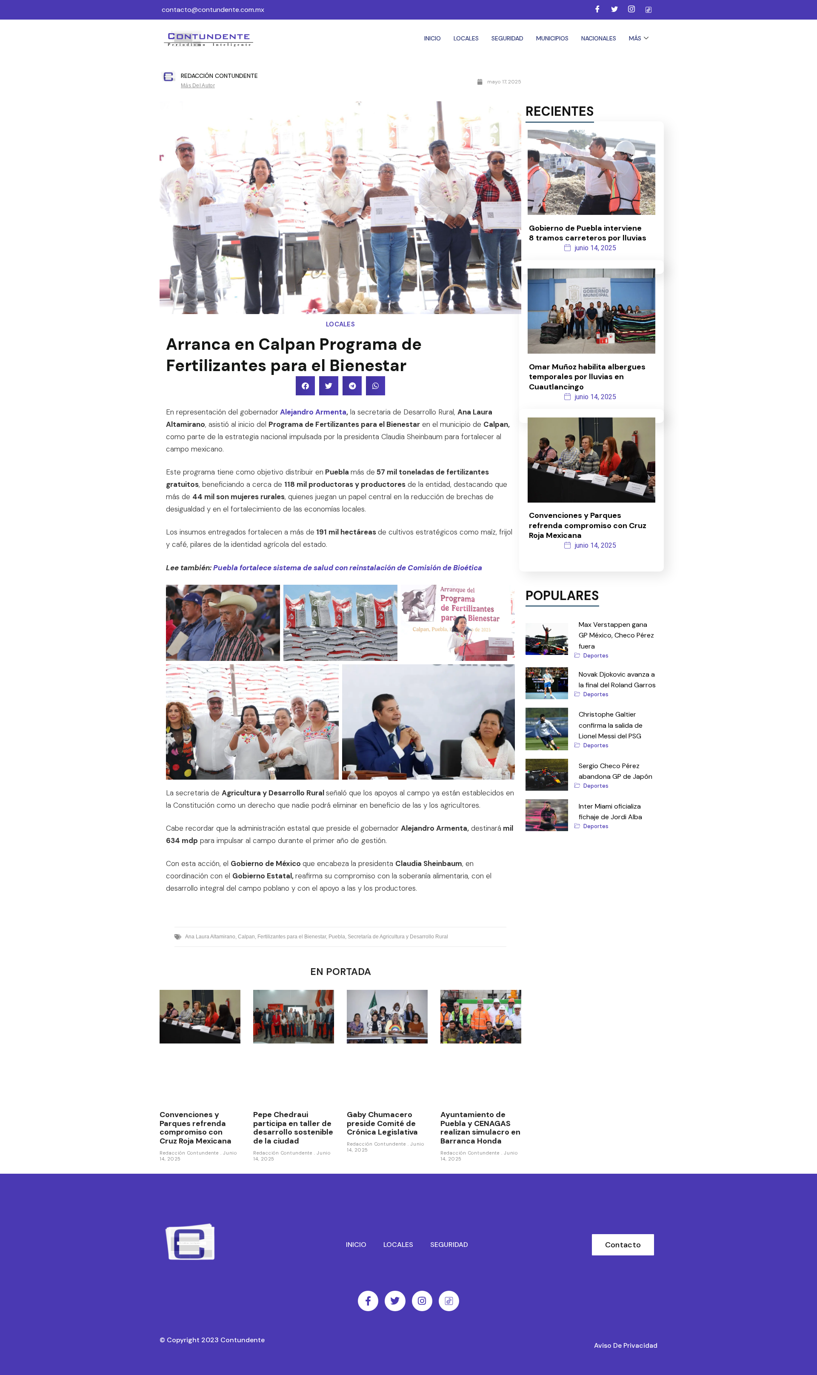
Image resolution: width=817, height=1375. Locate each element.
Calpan (246, 937)
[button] (305, 385)
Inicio (432, 38)
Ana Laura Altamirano (210, 937)
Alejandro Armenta (313, 412)
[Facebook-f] (368, 1301)
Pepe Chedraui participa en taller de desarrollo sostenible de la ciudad (293, 1127)
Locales (466, 38)
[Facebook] (597, 9)
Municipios (552, 38)
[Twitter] (614, 9)
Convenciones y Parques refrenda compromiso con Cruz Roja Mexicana (195, 1127)
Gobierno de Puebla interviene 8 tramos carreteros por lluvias (587, 233)
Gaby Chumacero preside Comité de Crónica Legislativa (382, 1123)
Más (635, 38)
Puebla (337, 937)
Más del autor (198, 85)
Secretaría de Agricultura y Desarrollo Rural (398, 937)
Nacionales (598, 38)
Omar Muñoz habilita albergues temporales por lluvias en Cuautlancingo (587, 377)
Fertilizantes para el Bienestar (291, 937)
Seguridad (507, 38)
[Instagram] (631, 9)
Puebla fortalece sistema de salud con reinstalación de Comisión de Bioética (347, 567)
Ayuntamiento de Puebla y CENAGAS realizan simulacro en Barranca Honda (480, 1127)
